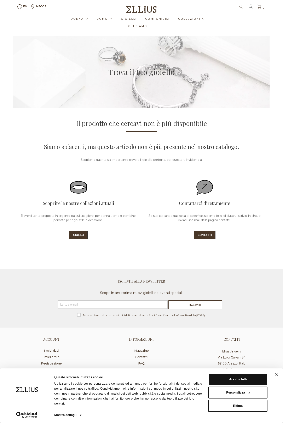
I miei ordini (51, 357)
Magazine (141, 350)
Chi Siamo (137, 26)
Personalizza (235, 392)
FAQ (141, 363)
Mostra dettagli (65, 415)
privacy (200, 315)
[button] (78, 235)
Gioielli (129, 18)
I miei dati (51, 350)
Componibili (157, 18)
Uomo (102, 18)
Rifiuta (238, 405)
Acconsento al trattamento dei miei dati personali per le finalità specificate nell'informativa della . (144, 315)
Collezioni (189, 18)
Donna (77, 18)
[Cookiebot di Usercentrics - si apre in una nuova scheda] (27, 415)
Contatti (141, 357)
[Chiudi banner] (276, 374)
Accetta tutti (238, 379)
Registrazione (51, 363)
